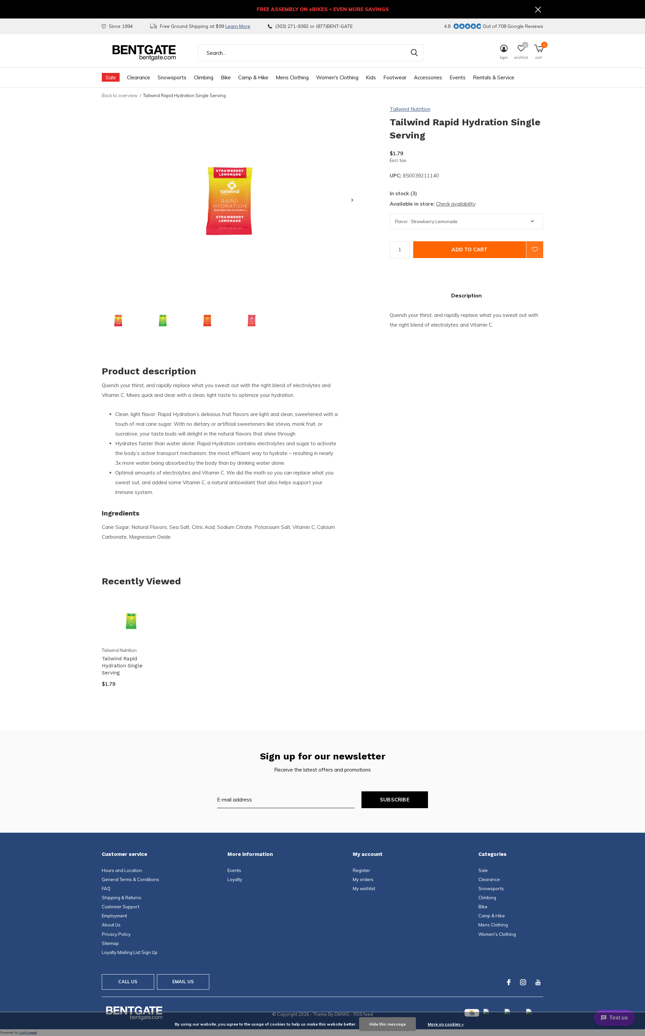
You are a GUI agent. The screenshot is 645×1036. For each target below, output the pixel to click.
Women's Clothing (337, 77)
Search (414, 52)
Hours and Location (122, 870)
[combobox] (311, 52)
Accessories (428, 77)
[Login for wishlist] (534, 249)
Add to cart (469, 249)
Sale (110, 77)
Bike (226, 77)
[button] (118, 320)
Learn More (237, 26)
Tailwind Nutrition (410, 109)
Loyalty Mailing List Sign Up (130, 952)
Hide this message (387, 1024)
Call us (127, 981)
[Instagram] (523, 982)
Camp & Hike (253, 77)
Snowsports (172, 77)
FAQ (106, 888)
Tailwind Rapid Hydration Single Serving (122, 666)
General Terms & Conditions (130, 879)
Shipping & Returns (121, 897)
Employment (114, 915)
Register (361, 870)
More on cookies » (446, 1024)
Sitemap (110, 943)
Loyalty (234, 879)
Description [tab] (466, 295)
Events (457, 77)
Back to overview (119, 95)
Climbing (203, 77)
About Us (111, 924)
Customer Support (120, 906)
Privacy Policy (116, 934)
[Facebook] (509, 982)
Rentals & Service (493, 77)
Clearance (138, 77)
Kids (371, 77)
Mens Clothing (292, 77)
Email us (183, 981)
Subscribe (395, 799)
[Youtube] (538, 982)
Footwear (394, 77)
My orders (363, 879)
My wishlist (364, 888)
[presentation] (352, 200)
